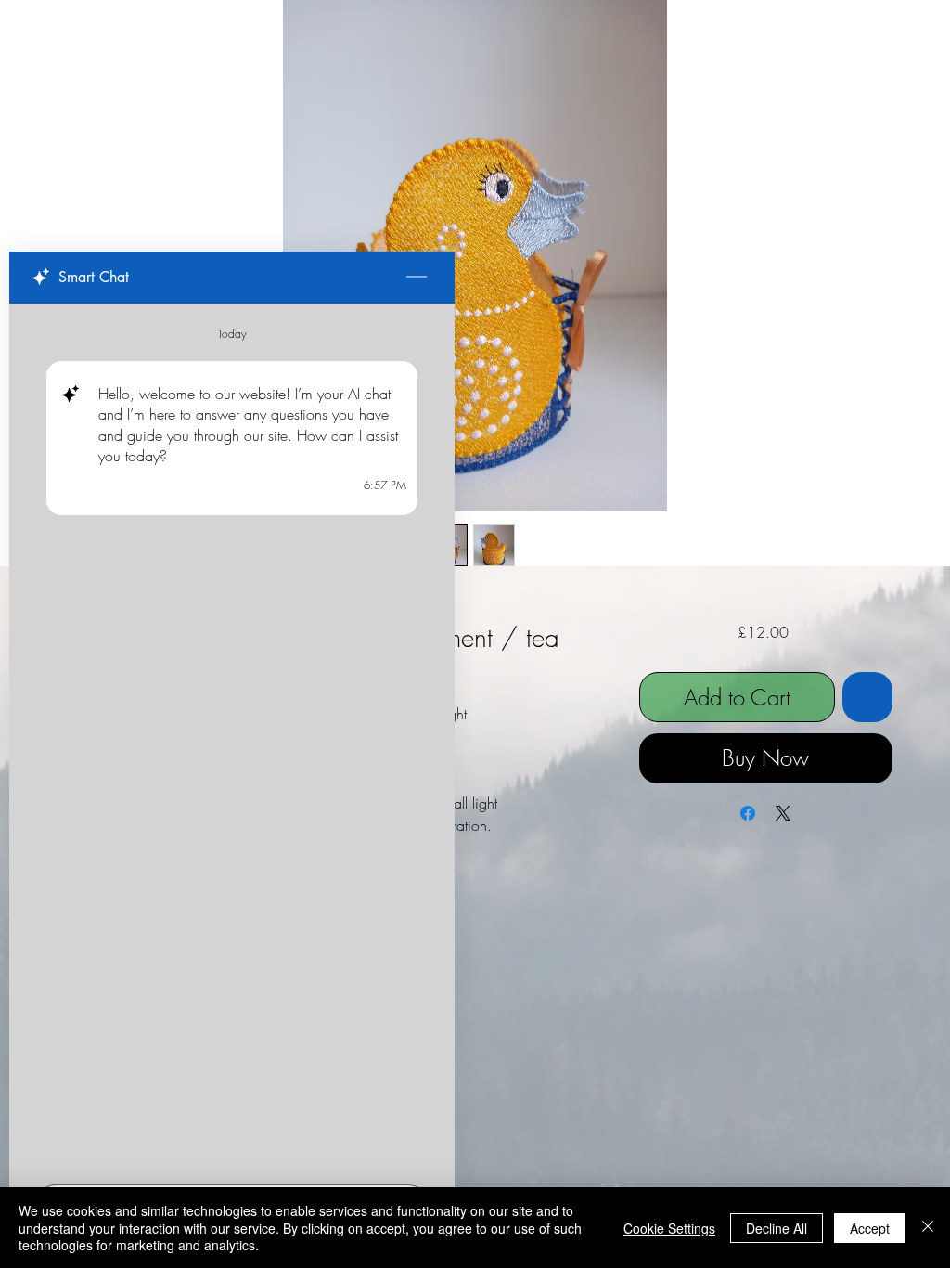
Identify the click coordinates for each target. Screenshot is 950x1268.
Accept (870, 1228)
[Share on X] (783, 813)
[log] (232, 738)
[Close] (928, 1227)
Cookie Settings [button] (669, 1228)
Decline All (776, 1228)
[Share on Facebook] (748, 813)
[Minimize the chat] (416, 277)
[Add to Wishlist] (867, 697)
